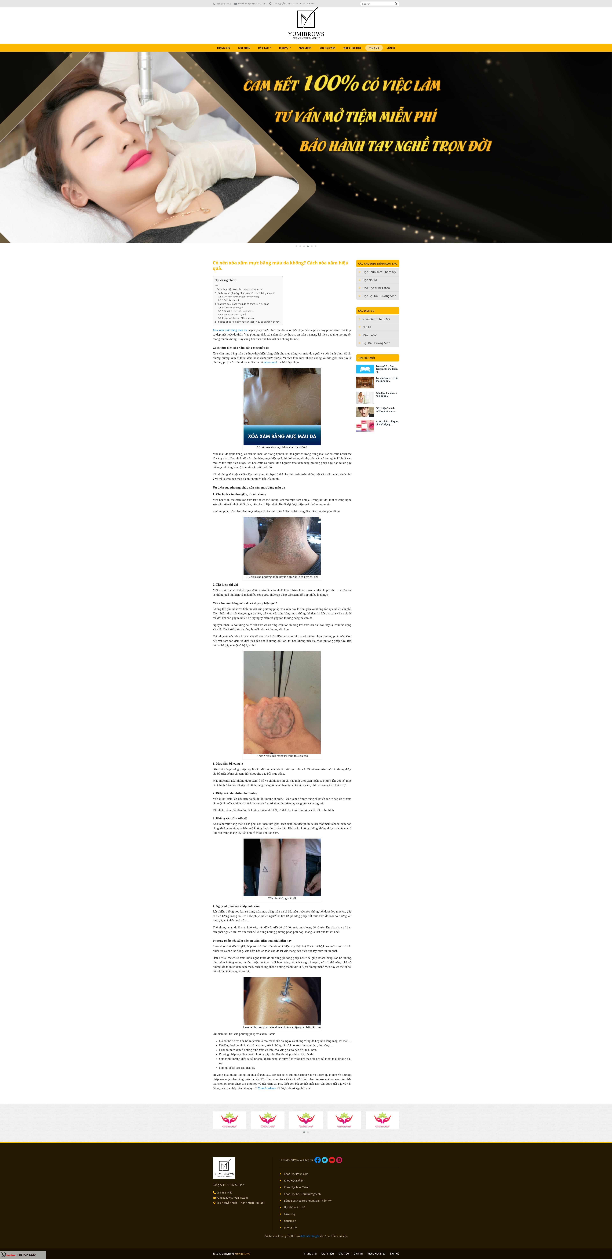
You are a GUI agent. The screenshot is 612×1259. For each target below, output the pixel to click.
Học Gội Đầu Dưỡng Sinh (379, 296)
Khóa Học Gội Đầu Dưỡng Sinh (302, 1194)
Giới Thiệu (244, 47)
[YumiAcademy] (306, 23)
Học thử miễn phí (294, 1207)
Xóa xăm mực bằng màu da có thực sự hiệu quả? (243, 303)
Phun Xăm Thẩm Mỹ (376, 319)
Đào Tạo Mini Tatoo (376, 288)
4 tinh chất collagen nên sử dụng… (387, 423)
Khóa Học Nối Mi (294, 1180)
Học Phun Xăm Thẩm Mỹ (379, 272)
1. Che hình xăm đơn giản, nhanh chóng (240, 296)
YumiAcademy (267, 1088)
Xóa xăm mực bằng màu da (230, 330)
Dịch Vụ (284, 47)
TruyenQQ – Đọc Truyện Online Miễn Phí (387, 369)
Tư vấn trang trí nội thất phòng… (387, 379)
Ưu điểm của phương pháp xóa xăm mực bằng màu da (246, 293)
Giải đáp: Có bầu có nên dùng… (386, 394)
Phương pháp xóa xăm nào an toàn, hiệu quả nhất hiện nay (248, 321)
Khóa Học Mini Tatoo (296, 1187)
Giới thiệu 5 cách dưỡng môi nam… (386, 409)
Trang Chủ (223, 47)
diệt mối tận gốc (310, 1236)
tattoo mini (270, 362)
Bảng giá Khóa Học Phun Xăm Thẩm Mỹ (308, 1200)
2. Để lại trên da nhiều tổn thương (237, 311)
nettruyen (290, 1221)
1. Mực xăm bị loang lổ (232, 307)
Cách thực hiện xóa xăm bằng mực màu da (239, 289)
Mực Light (305, 47)
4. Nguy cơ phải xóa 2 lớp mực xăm (238, 318)
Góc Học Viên (327, 47)
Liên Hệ (391, 47)
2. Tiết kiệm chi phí (230, 300)
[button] (296, 246)
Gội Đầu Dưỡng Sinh (376, 343)
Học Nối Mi (370, 280)
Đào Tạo (263, 47)
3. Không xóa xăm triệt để (234, 314)
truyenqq (289, 1214)
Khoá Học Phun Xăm (296, 1174)
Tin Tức (374, 47)
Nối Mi (367, 327)
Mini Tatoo (370, 335)
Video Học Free (352, 47)
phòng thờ (290, 1227)
